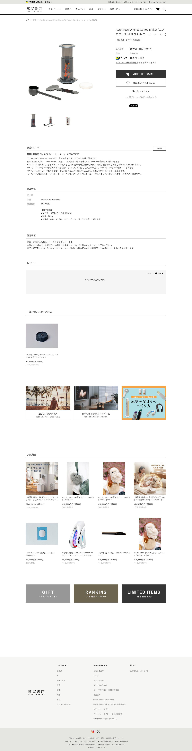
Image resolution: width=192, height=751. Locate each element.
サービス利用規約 (100, 685)
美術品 (59, 671)
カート (158, 11)
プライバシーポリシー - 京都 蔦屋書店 (107, 714)
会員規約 (96, 695)
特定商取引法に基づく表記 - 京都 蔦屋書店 (109, 704)
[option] (68, 67)
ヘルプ (96, 676)
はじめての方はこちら (158, 2)
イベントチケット (63, 704)
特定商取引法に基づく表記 (103, 700)
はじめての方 (98, 671)
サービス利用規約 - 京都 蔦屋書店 (106, 690)
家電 (58, 695)
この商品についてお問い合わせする (141, 97)
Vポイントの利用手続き (126, 62)
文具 (58, 685)
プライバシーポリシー (101, 709)
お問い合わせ (98, 680)
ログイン (149, 9)
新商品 (68, 9)
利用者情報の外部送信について (105, 719)
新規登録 (138, 9)
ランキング (80, 9)
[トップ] (27, 20)
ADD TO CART (142, 74)
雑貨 (58, 690)
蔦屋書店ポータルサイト (139, 671)
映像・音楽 (61, 680)
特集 (91, 9)
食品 (58, 700)
